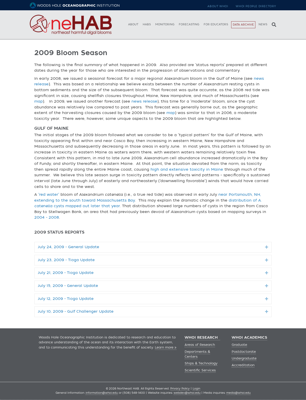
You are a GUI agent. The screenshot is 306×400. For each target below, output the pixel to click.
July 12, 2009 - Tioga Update (66, 298)
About (133, 24)
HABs (147, 24)
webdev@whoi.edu (187, 393)
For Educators (216, 24)
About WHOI (217, 6)
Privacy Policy (180, 388)
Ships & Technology (201, 363)
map (38, 101)
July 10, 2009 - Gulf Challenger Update (76, 311)
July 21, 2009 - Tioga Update (66, 272)
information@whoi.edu (102, 393)
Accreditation (243, 365)
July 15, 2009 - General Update (68, 285)
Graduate (239, 345)
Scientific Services (200, 370)
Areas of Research (200, 345)
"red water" (48, 194)
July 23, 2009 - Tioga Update (66, 260)
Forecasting (189, 24)
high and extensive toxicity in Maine (187, 169)
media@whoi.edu (238, 393)
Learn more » (166, 347)
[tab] (153, 247)
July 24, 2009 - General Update (68, 247)
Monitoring (164, 24)
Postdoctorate (244, 352)
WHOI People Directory (256, 6)
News (263, 24)
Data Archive (243, 24)
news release (144, 101)
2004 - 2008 (46, 217)
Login (196, 388)
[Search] (272, 24)
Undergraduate (244, 358)
